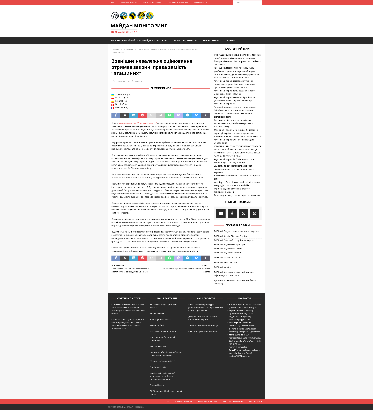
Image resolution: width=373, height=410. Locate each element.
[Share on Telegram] (187, 115)
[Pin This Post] (142, 115)
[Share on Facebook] (115, 115)
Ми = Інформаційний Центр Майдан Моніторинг (139, 40)
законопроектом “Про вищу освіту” (138, 123)
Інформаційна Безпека (178, 2)
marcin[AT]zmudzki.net (239, 347)
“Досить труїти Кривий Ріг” (162, 361)
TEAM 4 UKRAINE (157, 313)
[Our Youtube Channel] (221, 213)
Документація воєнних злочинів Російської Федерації (235, 282)
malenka (138, 81)
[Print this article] (160, 115)
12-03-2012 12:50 (123, 81)
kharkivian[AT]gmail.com (239, 319)
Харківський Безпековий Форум (203, 325)
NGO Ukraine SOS (158, 346)
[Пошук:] (247, 2)
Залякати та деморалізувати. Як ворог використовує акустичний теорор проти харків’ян (234, 169)
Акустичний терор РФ (224, 103)
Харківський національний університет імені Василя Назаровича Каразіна (162, 376)
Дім (112, 2)
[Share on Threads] (205, 115)
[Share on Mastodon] (178, 115)
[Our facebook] (232, 213)
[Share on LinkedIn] (133, 115)
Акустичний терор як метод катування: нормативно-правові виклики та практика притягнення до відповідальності (235, 84)
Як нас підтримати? (185, 40)
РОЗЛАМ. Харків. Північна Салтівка (231, 236)
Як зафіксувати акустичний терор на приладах (237, 195)
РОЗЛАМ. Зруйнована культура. (229, 244)
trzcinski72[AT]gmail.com (240, 356)
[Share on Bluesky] (196, 115)
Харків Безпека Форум (152, 2)
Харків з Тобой (157, 325)
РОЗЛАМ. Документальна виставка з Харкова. (237, 231)
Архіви (231, 40)
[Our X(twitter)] (243, 213)
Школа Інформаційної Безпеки (202, 331)
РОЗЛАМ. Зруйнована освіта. (228, 248)
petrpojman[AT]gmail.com (248, 331)
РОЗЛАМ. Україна (222, 267)
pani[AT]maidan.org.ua (247, 307)
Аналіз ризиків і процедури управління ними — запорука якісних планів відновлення (205, 307)
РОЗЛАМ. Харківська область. (228, 257)
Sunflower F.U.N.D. (158, 367)
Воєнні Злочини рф (128, 2)
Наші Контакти (212, 40)
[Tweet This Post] (124, 115)
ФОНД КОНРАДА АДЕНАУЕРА (163, 331)
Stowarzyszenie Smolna (160, 319)
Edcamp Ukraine (157, 385)
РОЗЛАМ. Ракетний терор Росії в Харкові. (234, 240)
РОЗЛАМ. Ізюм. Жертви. (225, 262)
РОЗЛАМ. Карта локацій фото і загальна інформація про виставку (234, 274)
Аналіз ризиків (200, 2)
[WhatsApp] (254, 213)
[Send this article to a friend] (151, 115)
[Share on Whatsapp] (169, 115)
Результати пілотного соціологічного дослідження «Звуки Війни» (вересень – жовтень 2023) (233, 123)
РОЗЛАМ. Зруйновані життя (227, 252)
